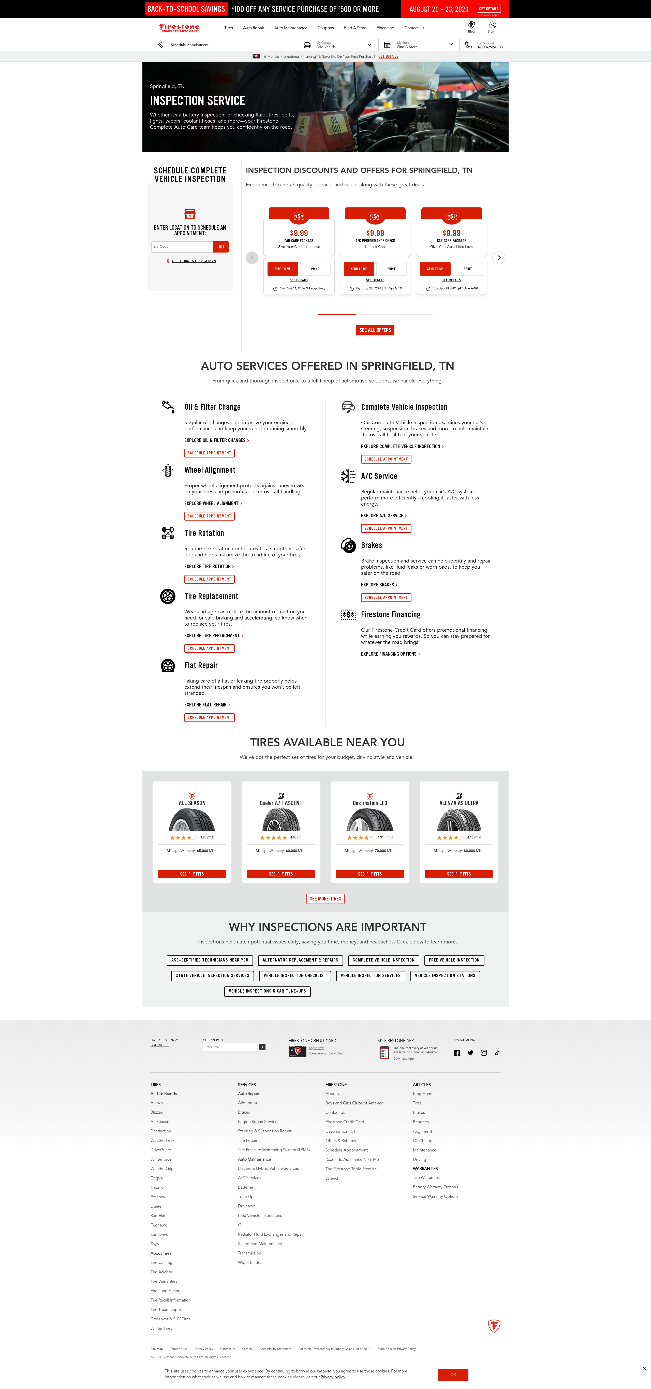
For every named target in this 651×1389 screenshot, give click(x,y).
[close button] (644, 1368)
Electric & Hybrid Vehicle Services (268, 1169)
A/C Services (249, 1178)
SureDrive (159, 1235)
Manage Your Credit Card (326, 1053)
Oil (240, 1225)
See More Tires (325, 898)
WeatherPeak (162, 1141)
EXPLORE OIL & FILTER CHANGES (215, 440)
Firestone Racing (166, 1291)
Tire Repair (247, 1141)
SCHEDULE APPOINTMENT (209, 453)
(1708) (388, 837)
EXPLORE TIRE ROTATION (207, 566)
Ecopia (157, 1178)
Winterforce (161, 1160)
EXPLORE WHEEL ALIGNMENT (211, 503)
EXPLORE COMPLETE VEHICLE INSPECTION (400, 446)
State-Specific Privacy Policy (397, 1349)
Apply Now (316, 1048)
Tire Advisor (161, 1272)
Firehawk (159, 1225)
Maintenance (424, 1150)
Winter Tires (161, 1329)
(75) (299, 837)
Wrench (332, 1179)
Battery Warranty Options (435, 1187)
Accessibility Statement (275, 1349)
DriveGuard (161, 1150)
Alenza (157, 1103)
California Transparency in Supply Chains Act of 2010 (335, 1349)
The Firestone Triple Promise (351, 1169)
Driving (419, 1160)
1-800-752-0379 (490, 47)
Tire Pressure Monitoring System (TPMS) (274, 1150)
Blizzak (157, 1113)
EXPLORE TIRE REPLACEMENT (212, 635)
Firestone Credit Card (345, 1122)
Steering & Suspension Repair (264, 1131)
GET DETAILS (388, 56)
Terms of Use (178, 1349)
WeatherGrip (162, 1169)
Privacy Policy (204, 1349)
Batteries (246, 1188)
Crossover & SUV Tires (170, 1319)
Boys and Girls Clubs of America (354, 1103)
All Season (160, 1122)
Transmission (249, 1253)
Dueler (157, 1207)
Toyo (155, 1244)
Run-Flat (158, 1216)
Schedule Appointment (347, 1150)
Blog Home (423, 1094)
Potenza (158, 1197)
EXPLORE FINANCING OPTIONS (389, 654)
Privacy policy (333, 1377)
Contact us (160, 1045)
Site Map (157, 1349)
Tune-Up (246, 1197)
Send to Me (283, 269)
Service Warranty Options (435, 1197)
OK (453, 1375)
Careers (247, 1349)
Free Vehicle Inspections (260, 1216)
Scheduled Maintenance (260, 1244)
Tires (417, 1103)
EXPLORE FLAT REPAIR (205, 704)
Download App (403, 1058)
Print (315, 269)
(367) (477, 837)
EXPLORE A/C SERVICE (382, 515)
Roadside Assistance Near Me (352, 1160)
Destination (161, 1131)
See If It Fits (192, 874)
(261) (210, 837)
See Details (299, 280)
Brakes (244, 1113)
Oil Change (423, 1141)
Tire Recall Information (171, 1300)
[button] (228, 28)
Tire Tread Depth (166, 1310)
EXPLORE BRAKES (377, 584)
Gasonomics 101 (341, 1132)
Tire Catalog (161, 1263)
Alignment (247, 1103)
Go (221, 246)
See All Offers (375, 330)
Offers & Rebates (341, 1141)
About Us (334, 1094)
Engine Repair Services (258, 1122)
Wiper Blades (250, 1263)
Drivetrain (247, 1206)
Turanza (157, 1188)
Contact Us (335, 1113)
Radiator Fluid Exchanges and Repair (271, 1235)
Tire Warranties (164, 1282)
